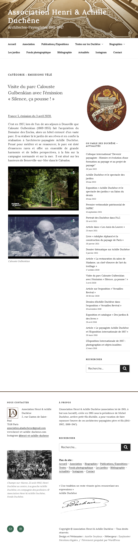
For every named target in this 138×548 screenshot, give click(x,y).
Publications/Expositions (55, 44)
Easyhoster (124, 536)
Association (29, 44)
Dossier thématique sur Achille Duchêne (108, 249)
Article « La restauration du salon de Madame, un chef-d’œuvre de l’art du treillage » (106, 262)
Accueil (12, 44)
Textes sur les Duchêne (87, 44)
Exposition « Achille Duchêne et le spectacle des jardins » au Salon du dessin (105, 191)
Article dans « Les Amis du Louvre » (105, 227)
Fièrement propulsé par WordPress (101, 540)
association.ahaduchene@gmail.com (26, 428)
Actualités (83, 52)
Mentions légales (68, 540)
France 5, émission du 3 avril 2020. (29, 116)
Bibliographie (64, 52)
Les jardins (14, 52)
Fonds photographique (38, 52)
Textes (62, 467)
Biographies (115, 44)
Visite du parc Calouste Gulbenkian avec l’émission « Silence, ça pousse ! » (35, 93)
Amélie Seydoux (93, 536)
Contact (117, 52)
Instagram (101, 52)
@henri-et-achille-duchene (34, 435)
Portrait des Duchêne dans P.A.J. (103, 217)
